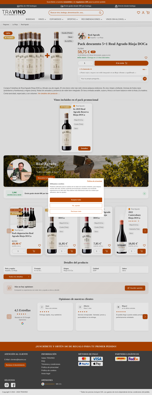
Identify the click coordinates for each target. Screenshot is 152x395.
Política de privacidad (94, 181)
